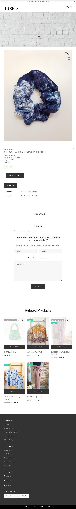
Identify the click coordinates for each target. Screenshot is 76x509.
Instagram (8, 481)
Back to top (72, 503)
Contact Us (7, 466)
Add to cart (14, 175)
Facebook (8, 476)
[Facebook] (21, 196)
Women (34, 191)
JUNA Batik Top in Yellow (35, 352)
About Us (7, 424)
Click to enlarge (69, 58)
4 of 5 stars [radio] (46, 258)
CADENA (12, 149)
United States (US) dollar (12, 157)
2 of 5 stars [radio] (42, 258)
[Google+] (29, 196)
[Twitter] (25, 196)
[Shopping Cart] (66, 7)
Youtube (8, 485)
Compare (10, 185)
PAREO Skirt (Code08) (34, 397)
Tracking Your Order (10, 458)
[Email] (36, 196)
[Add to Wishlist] (67, 53)
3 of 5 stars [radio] (44, 258)
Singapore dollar (9, 160)
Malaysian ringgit (9, 155)
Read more (14, 346)
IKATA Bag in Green (10, 352)
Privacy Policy (8, 440)
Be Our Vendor (9, 428)
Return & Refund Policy (11, 432)
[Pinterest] (32, 196)
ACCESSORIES (26, 191)
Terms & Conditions (10, 436)
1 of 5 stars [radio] (40, 258)
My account (7, 450)
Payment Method (9, 462)
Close (74, 1)
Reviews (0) (40, 214)
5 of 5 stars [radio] (47, 258)
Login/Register (9, 454)
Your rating (31, 258)
